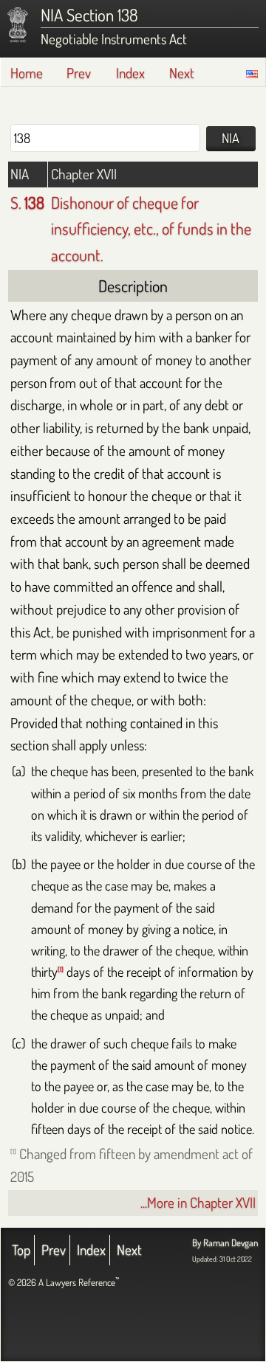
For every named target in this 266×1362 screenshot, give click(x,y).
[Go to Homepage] (17, 25)
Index (130, 72)
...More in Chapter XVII (198, 1202)
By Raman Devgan (225, 1242)
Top (21, 1249)
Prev (78, 72)
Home (26, 72)
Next (181, 72)
